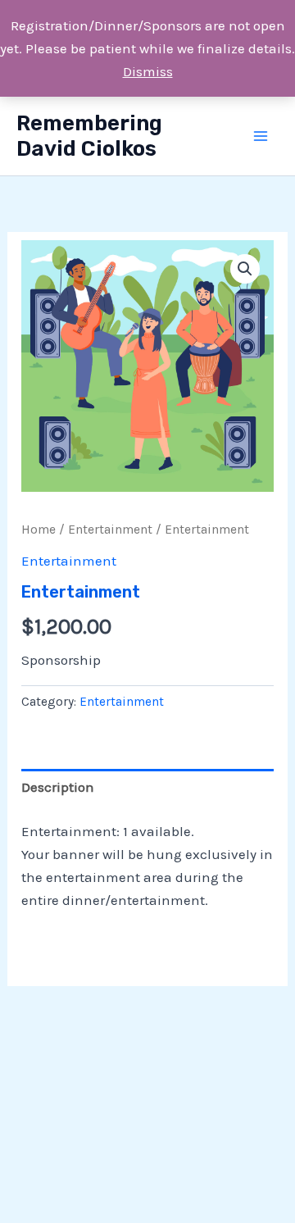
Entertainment (110, 529)
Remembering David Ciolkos (89, 136)
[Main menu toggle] (261, 136)
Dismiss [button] (148, 71)
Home (38, 529)
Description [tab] (57, 787)
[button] (245, 269)
